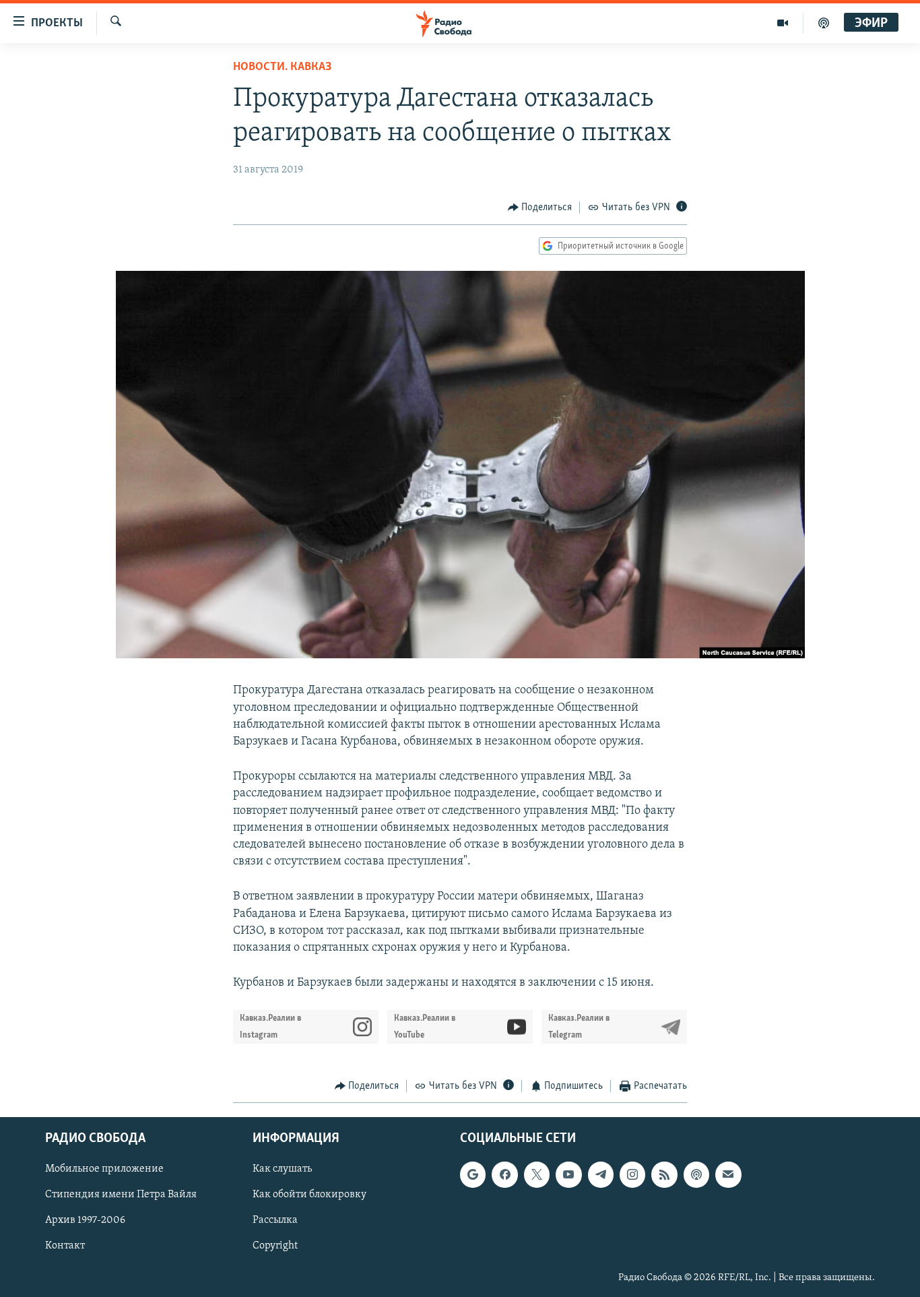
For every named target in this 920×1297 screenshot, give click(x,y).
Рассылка (275, 1220)
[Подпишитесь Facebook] (504, 1174)
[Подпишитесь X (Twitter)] (537, 1174)
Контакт (65, 1245)
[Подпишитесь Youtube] (568, 1174)
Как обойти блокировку (309, 1194)
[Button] (540, 207)
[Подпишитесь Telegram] (601, 1174)
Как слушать (282, 1169)
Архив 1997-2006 (85, 1220)
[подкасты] (823, 23)
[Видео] (782, 23)
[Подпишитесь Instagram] (632, 1174)
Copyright (275, 1245)
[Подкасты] (696, 1174)
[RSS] (664, 1174)
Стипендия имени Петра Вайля (121, 1194)
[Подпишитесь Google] (473, 1174)
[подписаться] (728, 1174)
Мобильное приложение (104, 1169)
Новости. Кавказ (282, 67)
